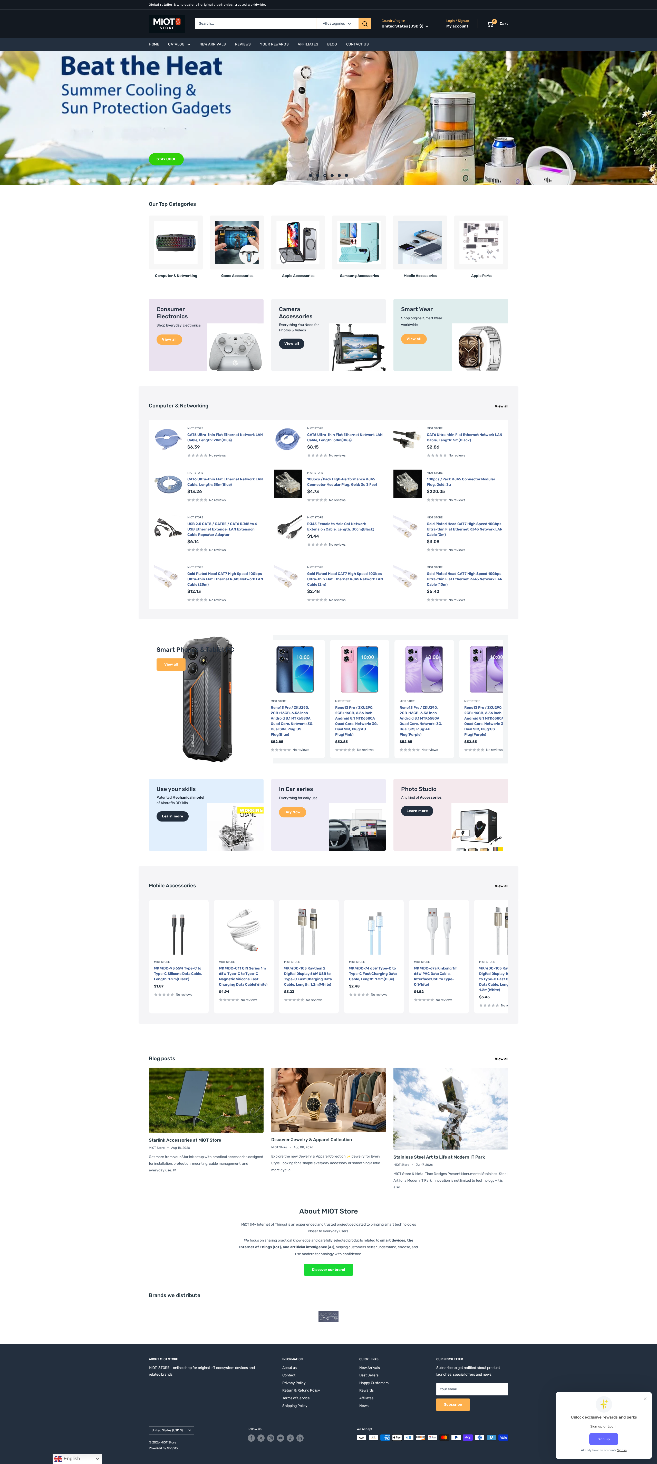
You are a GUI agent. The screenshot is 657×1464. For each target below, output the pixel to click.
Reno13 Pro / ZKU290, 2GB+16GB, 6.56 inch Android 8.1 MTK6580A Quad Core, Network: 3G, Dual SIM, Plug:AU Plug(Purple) (421, 721)
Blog (332, 44)
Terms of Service (296, 1398)
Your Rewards (274, 44)
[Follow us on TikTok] (290, 1438)
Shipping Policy (294, 1406)
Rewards (366, 1390)
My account (457, 26)
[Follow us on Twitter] (261, 1438)
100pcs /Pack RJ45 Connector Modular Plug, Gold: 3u (461, 482)
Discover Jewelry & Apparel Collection (311, 1139)
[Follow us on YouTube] (280, 1438)
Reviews (243, 44)
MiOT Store (195, 428)
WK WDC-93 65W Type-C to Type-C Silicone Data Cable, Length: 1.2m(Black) (178, 973)
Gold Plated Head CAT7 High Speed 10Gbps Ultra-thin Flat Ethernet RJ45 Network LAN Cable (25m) (225, 579)
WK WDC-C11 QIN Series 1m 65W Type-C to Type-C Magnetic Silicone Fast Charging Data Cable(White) (243, 976)
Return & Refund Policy (301, 1390)
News (364, 1406)
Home (154, 44)
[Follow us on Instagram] (270, 1438)
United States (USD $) (167, 1430)
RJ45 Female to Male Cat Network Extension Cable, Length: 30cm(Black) (340, 526)
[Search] (365, 23)
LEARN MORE (168, 159)
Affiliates (308, 44)
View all (502, 406)
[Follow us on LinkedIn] (300, 1438)
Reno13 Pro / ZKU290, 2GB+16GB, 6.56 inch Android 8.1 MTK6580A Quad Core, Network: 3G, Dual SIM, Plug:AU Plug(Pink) (356, 721)
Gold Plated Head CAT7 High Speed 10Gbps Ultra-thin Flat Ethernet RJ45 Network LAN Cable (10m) (465, 579)
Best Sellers (369, 1375)
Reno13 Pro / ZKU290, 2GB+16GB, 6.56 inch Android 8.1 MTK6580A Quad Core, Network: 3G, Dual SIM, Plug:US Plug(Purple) (485, 721)
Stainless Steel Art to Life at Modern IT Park (439, 1157)
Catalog (176, 44)
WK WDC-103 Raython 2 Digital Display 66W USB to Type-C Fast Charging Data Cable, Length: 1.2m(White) (308, 976)
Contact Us (357, 44)
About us (289, 1368)
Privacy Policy (294, 1383)
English (71, 1458)
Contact (288, 1375)
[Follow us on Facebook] (251, 1438)
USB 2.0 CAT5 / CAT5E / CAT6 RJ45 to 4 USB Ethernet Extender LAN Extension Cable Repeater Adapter (222, 529)
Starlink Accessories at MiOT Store (185, 1140)
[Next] (508, 244)
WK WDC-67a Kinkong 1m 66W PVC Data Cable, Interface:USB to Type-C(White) (436, 976)
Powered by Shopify (163, 1448)
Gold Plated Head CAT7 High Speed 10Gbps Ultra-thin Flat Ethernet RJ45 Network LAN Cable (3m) (465, 529)
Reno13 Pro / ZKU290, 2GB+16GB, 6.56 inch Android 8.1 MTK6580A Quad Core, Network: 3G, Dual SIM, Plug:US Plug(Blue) (292, 721)
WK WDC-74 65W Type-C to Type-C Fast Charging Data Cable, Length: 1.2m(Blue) (373, 973)
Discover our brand (328, 1269)
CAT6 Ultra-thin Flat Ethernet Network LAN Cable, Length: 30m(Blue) (345, 437)
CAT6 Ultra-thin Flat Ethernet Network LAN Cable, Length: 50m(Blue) (225, 482)
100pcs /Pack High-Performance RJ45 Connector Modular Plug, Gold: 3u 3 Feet (342, 482)
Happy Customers (374, 1383)
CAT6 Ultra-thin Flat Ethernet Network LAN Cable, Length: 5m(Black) (464, 437)
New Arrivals (212, 44)
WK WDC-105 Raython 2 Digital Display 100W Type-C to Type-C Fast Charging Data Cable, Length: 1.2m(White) (503, 979)
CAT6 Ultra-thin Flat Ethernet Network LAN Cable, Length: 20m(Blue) (225, 437)
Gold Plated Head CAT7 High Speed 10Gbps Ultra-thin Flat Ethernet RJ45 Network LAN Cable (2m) (345, 579)
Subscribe (453, 1404)
